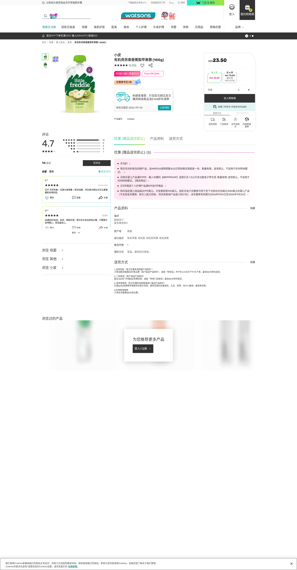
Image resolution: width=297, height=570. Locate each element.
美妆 (126, 27)
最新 (51, 171)
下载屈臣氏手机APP (137, 3)
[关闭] (291, 563)
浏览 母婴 (49, 250)
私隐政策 (72, 566)
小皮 (117, 55)
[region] (148, 564)
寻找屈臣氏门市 (158, 3)
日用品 (199, 27)
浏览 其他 (49, 259)
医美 (114, 27)
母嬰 (173, 27)
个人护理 (141, 27)
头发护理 (158, 27)
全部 (44, 171)
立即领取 (164, 107)
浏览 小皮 (49, 268)
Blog (171, 3)
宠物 (185, 27)
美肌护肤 (99, 27)
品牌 (238, 27)
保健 (84, 27)
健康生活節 (49, 27)
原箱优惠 (215, 27)
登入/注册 (141, 348)
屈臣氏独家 (68, 27)
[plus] (248, 90)
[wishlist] (142, 65)
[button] (247, 10)
